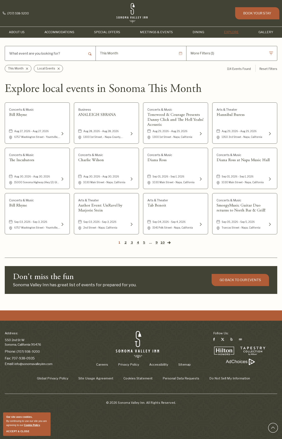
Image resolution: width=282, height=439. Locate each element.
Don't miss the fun (43, 277)
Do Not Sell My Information (229, 378)
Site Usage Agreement (95, 378)
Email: (9, 364)
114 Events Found (239, 68)
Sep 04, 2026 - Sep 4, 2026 (169, 221)
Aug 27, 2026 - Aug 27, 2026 (31, 131)
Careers (102, 364)
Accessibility (158, 364)
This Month (109, 53)
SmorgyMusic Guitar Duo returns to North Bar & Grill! (241, 207)
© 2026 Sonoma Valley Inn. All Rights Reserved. (141, 402)
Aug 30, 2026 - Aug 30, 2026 (32, 176)
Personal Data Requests (181, 378)
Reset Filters (268, 68)
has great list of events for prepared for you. (74, 284)
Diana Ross (157, 160)
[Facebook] (214, 340)
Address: (11, 333)
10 (163, 242)
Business (84, 109)
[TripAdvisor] (240, 340)
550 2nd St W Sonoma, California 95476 (23, 342)
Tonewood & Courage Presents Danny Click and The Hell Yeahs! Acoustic (175, 120)
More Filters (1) (202, 53)
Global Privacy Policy (52, 378)
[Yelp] (231, 340)
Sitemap (184, 364)
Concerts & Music (21, 109)
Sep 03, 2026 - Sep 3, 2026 (30, 221)
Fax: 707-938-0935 (20, 358)
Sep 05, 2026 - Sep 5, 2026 (238, 221)
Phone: (10, 351)
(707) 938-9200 (18, 13)
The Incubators (21, 160)
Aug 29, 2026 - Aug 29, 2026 (170, 131)
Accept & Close (17, 431)
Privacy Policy (128, 364)
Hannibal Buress (231, 115)
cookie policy (32, 425)
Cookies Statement (138, 378)
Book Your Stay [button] (257, 13)
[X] (222, 340)
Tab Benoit (156, 205)
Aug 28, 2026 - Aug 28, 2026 (101, 131)
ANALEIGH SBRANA (97, 115)
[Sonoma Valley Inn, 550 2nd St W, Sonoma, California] (137, 345)
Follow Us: (221, 333)
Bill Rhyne (18, 115)
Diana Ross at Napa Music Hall (243, 160)
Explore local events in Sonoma (103, 89)
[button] (17, 32)
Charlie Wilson (91, 160)
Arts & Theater (227, 109)
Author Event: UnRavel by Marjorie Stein (100, 207)
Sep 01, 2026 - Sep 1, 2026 (168, 176)
